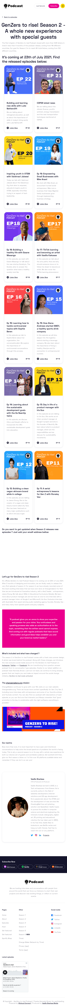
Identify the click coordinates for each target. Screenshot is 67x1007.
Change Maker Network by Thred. (31, 942)
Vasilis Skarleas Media (50, 1003)
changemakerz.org (14, 683)
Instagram (6, 665)
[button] (63, 6)
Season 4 (22, 927)
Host (4, 927)
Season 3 (22, 923)
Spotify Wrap (7, 938)
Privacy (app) (24, 946)
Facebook (23, 665)
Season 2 (22, 919)
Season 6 (22, 934)
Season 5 (22, 931)
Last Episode (40, 6)
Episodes (5, 923)
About (4, 919)
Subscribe (54, 6)
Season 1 (22, 915)
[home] (12, 5)
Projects (46, 835)
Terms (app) (23, 950)
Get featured (7, 931)
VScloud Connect (24, 1003)
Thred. (21, 938)
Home (4, 915)
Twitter (13, 665)
